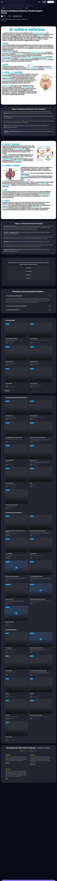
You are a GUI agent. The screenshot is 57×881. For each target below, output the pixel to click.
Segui (9, 16)
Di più (6, 390)
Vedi (28, 65)
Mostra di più (3, 20)
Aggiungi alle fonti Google (18, 16)
